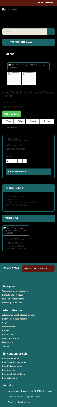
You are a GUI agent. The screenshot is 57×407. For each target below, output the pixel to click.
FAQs (4, 323)
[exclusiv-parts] (28, 13)
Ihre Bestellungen (10, 358)
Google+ (33, 121)
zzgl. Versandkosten (14, 145)
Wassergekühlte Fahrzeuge (15, 291)
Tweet (9, 121)
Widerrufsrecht (9, 327)
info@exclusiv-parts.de (24, 402)
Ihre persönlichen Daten (13, 374)
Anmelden (49, 2)
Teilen (20, 121)
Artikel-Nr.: (7, 102)
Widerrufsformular (10, 338)
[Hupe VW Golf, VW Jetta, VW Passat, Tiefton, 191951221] (16, 231)
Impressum (7, 334)
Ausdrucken (12, 127)
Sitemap (6, 346)
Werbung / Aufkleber (12, 303)
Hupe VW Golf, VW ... (16, 239)
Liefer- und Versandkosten (14, 319)
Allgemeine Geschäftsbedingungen (18, 315)
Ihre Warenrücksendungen (14, 362)
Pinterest (48, 121)
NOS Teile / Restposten (13, 299)
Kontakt (39, 2)
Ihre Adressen (8, 370)
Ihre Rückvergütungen (12, 366)
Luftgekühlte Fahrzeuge (13, 295)
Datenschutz (8, 342)
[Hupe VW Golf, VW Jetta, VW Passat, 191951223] (29, 66)
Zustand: (6, 107)
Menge (9, 156)
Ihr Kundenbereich (14, 353)
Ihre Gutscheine (9, 378)
